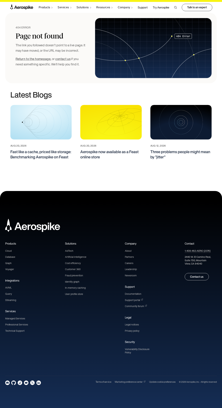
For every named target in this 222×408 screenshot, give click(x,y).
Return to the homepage (33, 59)
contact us (63, 59)
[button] (175, 7)
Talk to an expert (197, 7)
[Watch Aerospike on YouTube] (26, 382)
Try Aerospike (161, 7)
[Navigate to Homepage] (21, 7)
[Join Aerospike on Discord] (7, 382)
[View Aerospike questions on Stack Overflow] (20, 382)
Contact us (196, 277)
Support (143, 7)
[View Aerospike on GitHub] (13, 382)
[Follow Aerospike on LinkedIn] (38, 382)
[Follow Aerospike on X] (32, 382)
